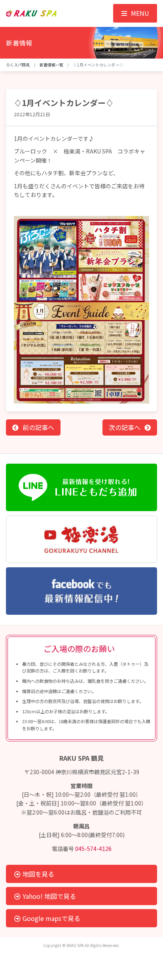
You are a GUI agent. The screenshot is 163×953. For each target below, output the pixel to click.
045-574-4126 (93, 849)
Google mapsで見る (51, 918)
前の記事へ (38, 427)
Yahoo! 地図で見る (49, 896)
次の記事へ (124, 427)
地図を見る (38, 874)
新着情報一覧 (52, 65)
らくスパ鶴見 (18, 65)
